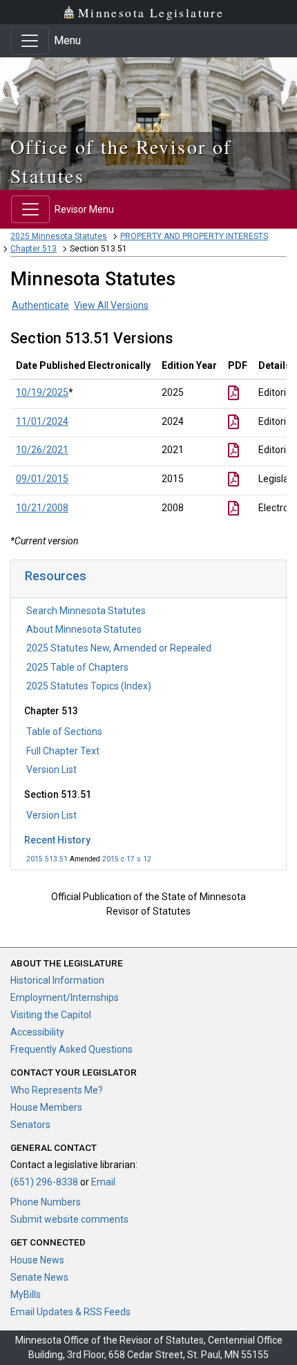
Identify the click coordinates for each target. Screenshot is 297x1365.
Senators (30, 1124)
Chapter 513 (33, 249)
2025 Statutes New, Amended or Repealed (118, 647)
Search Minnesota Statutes (86, 610)
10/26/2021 (42, 449)
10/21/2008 (42, 507)
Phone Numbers (45, 1202)
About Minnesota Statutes (84, 629)
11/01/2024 (42, 421)
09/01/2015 (42, 478)
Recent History (57, 840)
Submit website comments (69, 1219)
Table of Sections (64, 731)
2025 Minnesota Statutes (58, 236)
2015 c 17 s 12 (126, 859)
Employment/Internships (64, 997)
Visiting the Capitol (50, 1014)
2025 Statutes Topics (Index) (88, 685)
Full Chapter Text (62, 750)
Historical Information (57, 980)
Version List (51, 769)
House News (37, 1260)
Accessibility (37, 1032)
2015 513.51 (47, 859)
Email (103, 1181)
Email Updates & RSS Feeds (70, 1311)
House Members (46, 1107)
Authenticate (40, 305)
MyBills (25, 1294)
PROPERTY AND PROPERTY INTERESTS (194, 236)
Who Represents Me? (56, 1090)
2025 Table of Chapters (77, 667)
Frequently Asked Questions (71, 1049)
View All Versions (111, 305)
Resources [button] (55, 576)
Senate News (39, 1277)
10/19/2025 (42, 392)
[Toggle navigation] (29, 41)
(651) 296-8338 (44, 1181)
